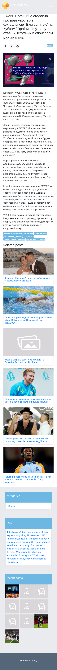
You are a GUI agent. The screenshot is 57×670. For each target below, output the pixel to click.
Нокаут (43, 555)
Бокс (18, 542)
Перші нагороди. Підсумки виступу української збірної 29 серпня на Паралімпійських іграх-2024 (28, 320)
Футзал (19, 236)
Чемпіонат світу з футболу (21, 545)
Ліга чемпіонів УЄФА (39, 538)
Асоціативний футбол (18, 558)
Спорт (11, 506)
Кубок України (40, 233)
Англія (34, 558)
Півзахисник (34, 535)
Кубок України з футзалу (14, 239)
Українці (26, 542)
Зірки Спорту (18, 5)
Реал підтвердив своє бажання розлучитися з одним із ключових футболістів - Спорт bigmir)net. (28, 479)
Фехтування (9, 236)
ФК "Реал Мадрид (40, 542)
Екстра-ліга (29, 236)
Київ (17, 548)
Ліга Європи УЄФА (28, 555)
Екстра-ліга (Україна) (35, 239)
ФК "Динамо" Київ (16, 532)
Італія (39, 545)
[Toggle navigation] (51, 5)
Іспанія (10, 548)
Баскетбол (28, 233)
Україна (11, 542)
